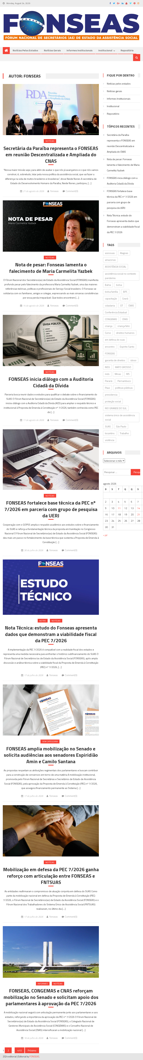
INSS (107, 367)
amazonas (110, 260)
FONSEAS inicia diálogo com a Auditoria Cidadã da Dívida (51, 382)
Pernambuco (124, 381)
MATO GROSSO (123, 367)
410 (19, 1050)
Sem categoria (50, 741)
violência (109, 440)
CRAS (125, 319)
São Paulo (121, 426)
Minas (118, 374)
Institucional (105, 50)
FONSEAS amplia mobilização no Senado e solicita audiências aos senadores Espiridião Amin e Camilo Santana (51, 755)
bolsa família (111, 291)
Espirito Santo (127, 346)
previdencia (111, 394)
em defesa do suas (115, 339)
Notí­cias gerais (52, 50)
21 (138, 514)
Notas (42, 620)
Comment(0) (72, 191)
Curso (108, 333)
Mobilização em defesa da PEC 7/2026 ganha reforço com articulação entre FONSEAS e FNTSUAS (51, 875)
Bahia (108, 285)
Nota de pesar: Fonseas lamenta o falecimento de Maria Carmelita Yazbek (50, 267)
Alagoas (124, 253)
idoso (133, 360)
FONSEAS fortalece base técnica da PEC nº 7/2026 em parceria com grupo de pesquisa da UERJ (50, 509)
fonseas (54, 191)
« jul (105, 535)
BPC (125, 291)
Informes (43, 983)
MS (128, 374)
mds (107, 374)
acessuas (110, 253)
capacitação (111, 298)
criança (108, 326)
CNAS (131, 305)
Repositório (127, 50)
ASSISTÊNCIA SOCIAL (115, 266)
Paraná (108, 381)
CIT (121, 305)
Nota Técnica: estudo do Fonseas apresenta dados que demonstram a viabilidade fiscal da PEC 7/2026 (51, 634)
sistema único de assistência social (120, 417)
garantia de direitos (115, 360)
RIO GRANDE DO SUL (116, 408)
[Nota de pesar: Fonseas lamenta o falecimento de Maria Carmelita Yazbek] (51, 225)
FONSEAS (110, 353)
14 (138, 508)
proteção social (113, 401)
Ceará (125, 298)
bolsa (119, 285)
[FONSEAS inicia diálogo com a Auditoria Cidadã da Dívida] (51, 340)
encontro (110, 346)
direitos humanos (125, 333)
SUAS (108, 426)
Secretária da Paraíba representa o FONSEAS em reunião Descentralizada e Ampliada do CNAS (50, 154)
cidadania (110, 305)
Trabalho (124, 433)
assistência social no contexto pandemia (120, 276)
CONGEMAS (111, 319)
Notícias (50, 141)
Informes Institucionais (79, 50)
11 (119, 508)
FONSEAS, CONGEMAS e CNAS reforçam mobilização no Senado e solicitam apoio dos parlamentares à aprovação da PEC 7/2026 (50, 997)
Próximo (32, 1050)
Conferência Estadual (116, 312)
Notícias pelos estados (25, 50)
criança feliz (124, 326)
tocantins (110, 433)
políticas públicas (124, 388)
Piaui (107, 388)
